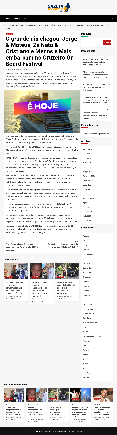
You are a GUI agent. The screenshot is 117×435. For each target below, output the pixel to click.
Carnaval (86, 250)
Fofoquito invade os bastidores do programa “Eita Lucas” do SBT (63, 244)
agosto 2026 (88, 149)
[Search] (111, 18)
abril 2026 (87, 167)
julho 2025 (87, 207)
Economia (87, 268)
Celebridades (88, 254)
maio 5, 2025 (28, 69)
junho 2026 (87, 158)
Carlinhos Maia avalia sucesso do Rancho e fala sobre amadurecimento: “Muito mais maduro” (96, 114)
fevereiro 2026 (89, 176)
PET (84, 345)
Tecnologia (87, 359)
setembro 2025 (89, 198)
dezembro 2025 (89, 185)
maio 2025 (87, 216)
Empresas (87, 277)
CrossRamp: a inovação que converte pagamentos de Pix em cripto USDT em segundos (23, 245)
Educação (87, 272)
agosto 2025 (88, 203)
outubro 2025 (88, 194)
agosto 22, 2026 (12, 298)
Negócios (86, 341)
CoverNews (66, 431)
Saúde (85, 354)
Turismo (86, 364)
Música (86, 332)
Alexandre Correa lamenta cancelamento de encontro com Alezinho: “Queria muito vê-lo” (95, 74)
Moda (85, 327)
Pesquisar (86, 33)
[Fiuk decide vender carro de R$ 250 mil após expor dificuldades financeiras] (67, 271)
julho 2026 (87, 154)
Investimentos (88, 313)
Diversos (86, 263)
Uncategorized (89, 373)
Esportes (86, 286)
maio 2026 (87, 163)
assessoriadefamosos (14, 69)
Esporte (86, 282)
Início (8, 18)
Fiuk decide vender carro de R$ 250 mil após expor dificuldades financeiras (66, 287)
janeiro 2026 (88, 180)
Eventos (86, 291)
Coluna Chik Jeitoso (91, 259)
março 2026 (87, 172)
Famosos (16, 18)
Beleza (85, 241)
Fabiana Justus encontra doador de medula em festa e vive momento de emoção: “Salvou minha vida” (97, 100)
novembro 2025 (89, 189)
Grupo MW (87, 304)
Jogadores (87, 318)
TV (84, 368)
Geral (24, 18)
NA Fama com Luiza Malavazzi (95, 336)
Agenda (86, 236)
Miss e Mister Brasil (90, 323)
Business (86, 245)
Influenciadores (89, 309)
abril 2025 (87, 220)
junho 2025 (87, 212)
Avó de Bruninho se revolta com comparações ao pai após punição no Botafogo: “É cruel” (15, 287)
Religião (86, 350)
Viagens (86, 377)
